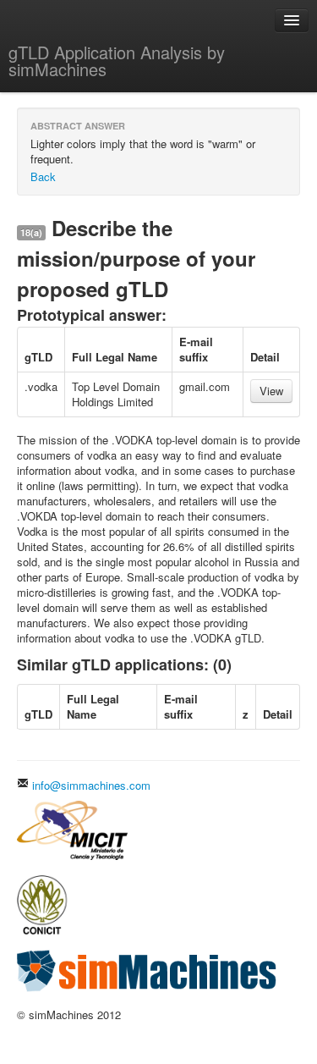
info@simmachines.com (89, 785)
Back (43, 176)
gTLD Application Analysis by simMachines (116, 60)
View (271, 391)
